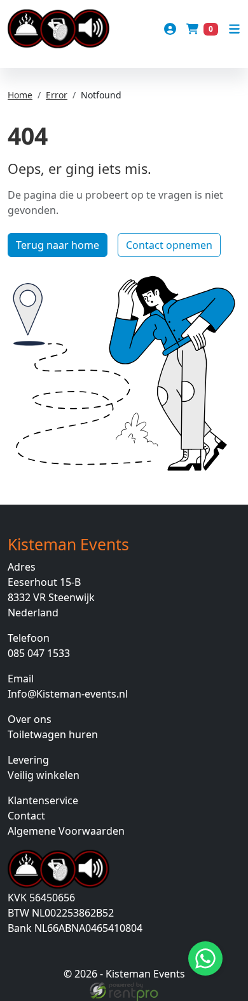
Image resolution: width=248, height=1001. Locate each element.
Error (56, 95)
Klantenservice (43, 800)
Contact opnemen (169, 245)
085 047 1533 (39, 653)
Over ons (30, 719)
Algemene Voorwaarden (66, 831)
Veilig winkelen (43, 775)
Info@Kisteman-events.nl (68, 694)
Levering (28, 760)
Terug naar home (57, 245)
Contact (26, 816)
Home (20, 95)
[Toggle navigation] (234, 29)
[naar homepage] (58, 29)
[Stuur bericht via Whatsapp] (205, 958)
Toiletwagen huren (53, 734)
